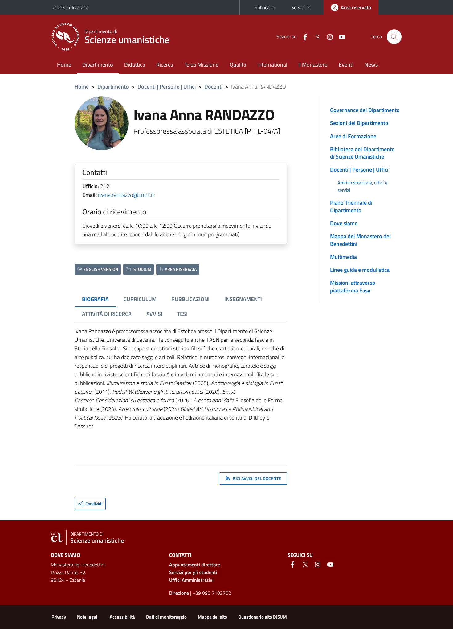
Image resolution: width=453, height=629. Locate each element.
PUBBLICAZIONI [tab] (190, 299)
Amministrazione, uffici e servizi (362, 186)
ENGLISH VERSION (100, 269)
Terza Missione (201, 64)
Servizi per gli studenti (193, 572)
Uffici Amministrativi (191, 580)
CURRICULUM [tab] (140, 299)
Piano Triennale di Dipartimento (351, 206)
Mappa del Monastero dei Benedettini (360, 240)
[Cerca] (394, 36)
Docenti (213, 86)
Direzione (179, 593)
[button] (90, 504)
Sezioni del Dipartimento (359, 123)
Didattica (134, 64)
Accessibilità (122, 616)
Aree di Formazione (353, 136)
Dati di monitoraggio (166, 616)
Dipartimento (97, 64)
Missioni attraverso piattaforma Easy (352, 286)
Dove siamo (344, 223)
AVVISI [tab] (154, 314)
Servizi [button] (297, 7)
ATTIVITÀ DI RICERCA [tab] (107, 314)
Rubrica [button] (262, 7)
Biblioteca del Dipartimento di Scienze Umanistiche (362, 153)
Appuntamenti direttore (194, 564)
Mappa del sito (212, 616)
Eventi (346, 64)
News (371, 64)
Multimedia (343, 257)
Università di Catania (69, 7)
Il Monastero (313, 64)
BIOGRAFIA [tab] (95, 299)
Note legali (88, 616)
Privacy (58, 616)
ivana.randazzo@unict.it (126, 195)
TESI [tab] (182, 314)
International (272, 64)
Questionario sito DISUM (262, 616)
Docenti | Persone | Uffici (166, 86)
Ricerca (164, 64)
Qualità (238, 64)
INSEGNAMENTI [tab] (243, 299)
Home (64, 64)
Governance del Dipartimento (365, 110)
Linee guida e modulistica (360, 270)
